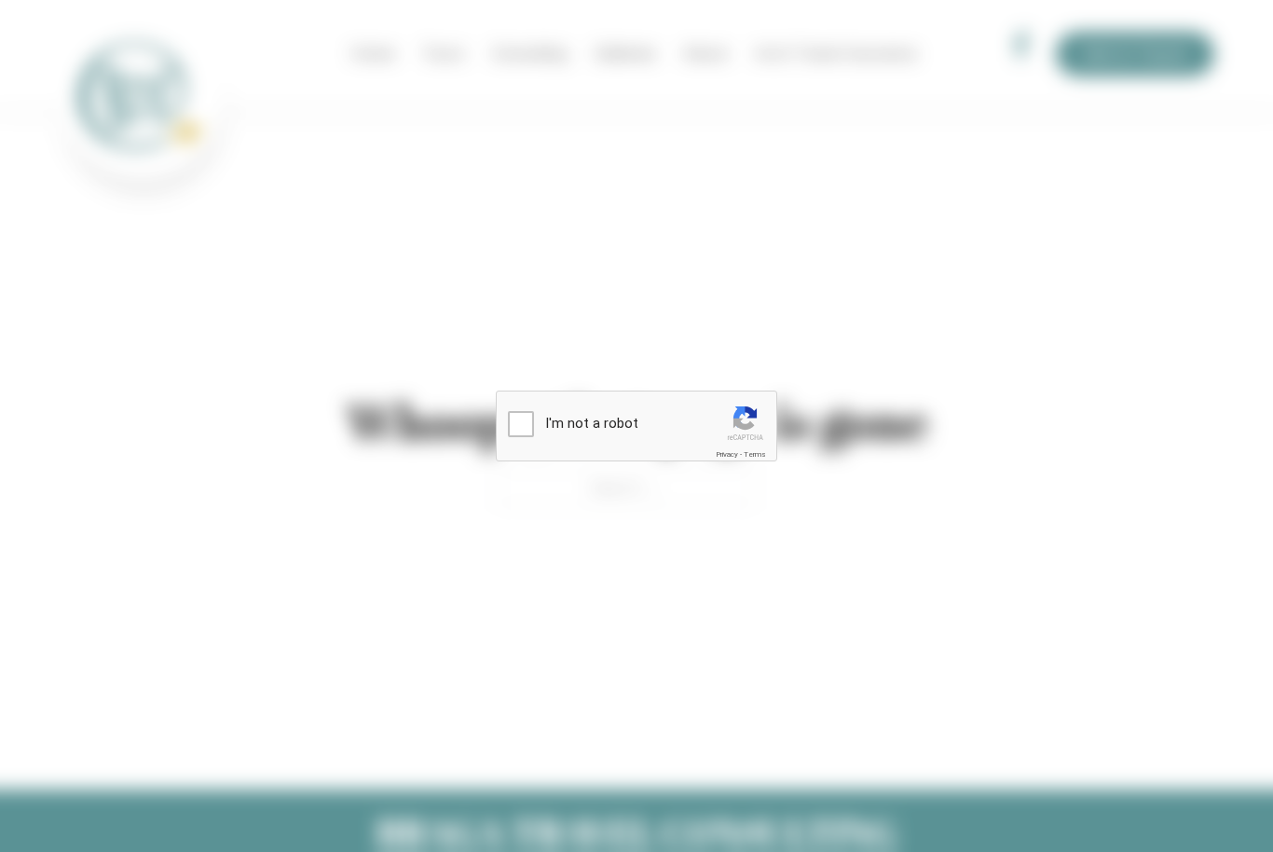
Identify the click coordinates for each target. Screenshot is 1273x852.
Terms (755, 454)
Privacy (727, 454)
